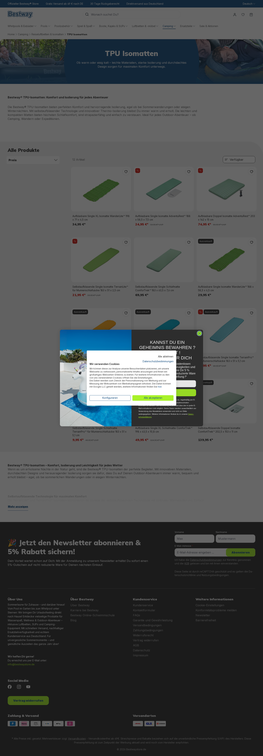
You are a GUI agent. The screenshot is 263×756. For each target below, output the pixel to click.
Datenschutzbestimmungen (158, 361)
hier (160, 386)
